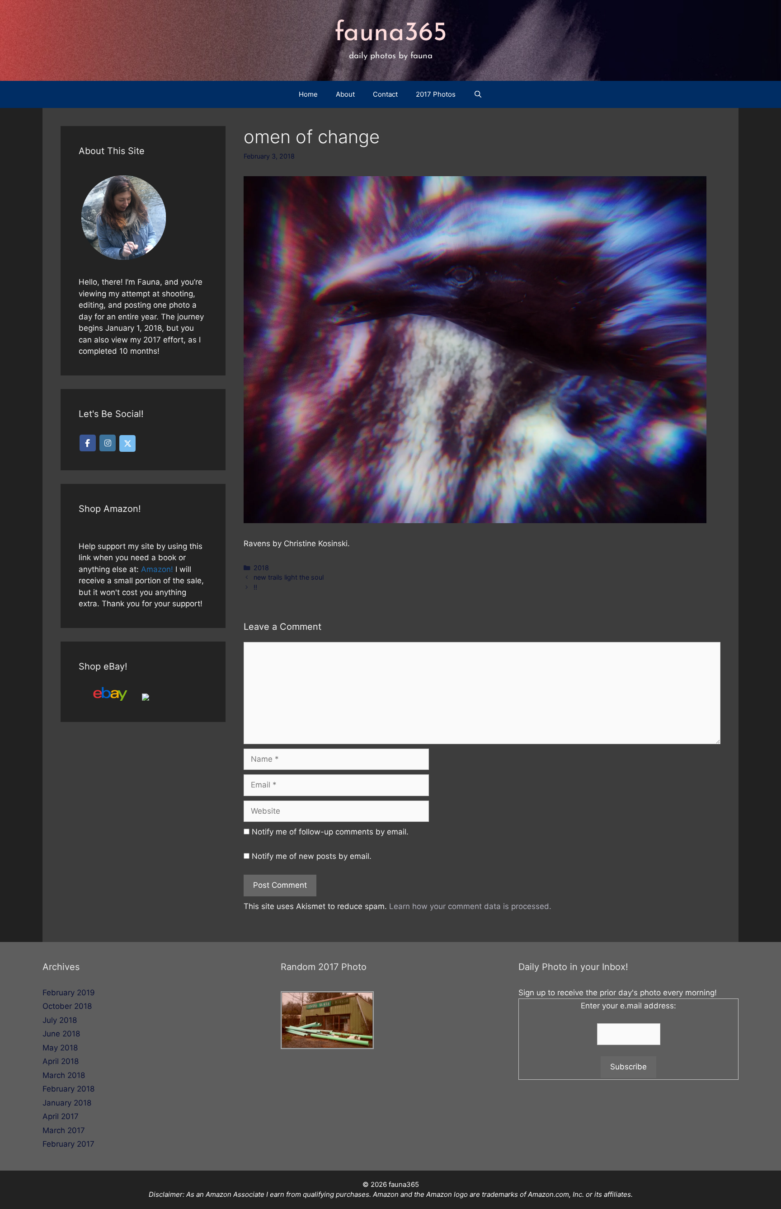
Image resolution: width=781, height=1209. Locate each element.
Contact (385, 94)
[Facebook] (88, 443)
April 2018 (60, 1061)
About (345, 94)
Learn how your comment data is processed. (470, 906)
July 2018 (59, 1020)
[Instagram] (107, 443)
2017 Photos (436, 94)
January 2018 (66, 1102)
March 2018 (63, 1075)
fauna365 (390, 33)
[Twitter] (127, 443)
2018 (261, 568)
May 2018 (60, 1047)
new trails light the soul (289, 577)
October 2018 (67, 1006)
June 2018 (61, 1033)
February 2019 (68, 992)
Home (308, 94)
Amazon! (157, 569)
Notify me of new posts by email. (312, 856)
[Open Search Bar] (478, 94)
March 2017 (63, 1130)
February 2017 (68, 1143)
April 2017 (60, 1116)
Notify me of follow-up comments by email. (330, 831)
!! (255, 587)
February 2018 (68, 1088)
